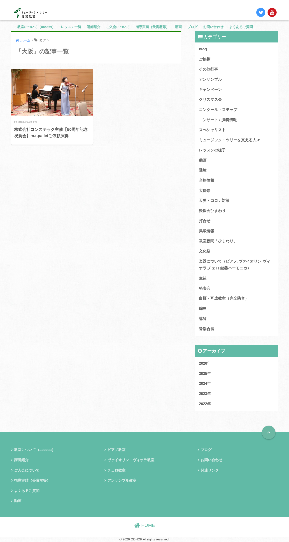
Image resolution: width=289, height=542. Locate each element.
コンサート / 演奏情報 (218, 120)
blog (203, 49)
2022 (203, 404)
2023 (203, 394)
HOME (147, 525)
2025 (203, 373)
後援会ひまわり (212, 211)
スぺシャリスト (212, 130)
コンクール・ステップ (218, 110)
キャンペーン (210, 89)
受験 (203, 170)
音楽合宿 (206, 329)
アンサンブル (210, 79)
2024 (203, 383)
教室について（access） (36, 27)
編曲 (203, 308)
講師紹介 (93, 27)
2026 (203, 363)
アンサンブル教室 (121, 480)
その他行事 (208, 69)
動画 (178, 27)
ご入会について (118, 27)
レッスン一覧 (71, 27)
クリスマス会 (210, 99)
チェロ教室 (116, 470)
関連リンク (210, 470)
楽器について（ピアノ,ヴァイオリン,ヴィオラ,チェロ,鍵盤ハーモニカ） (234, 264)
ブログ (192, 27)
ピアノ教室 (116, 450)
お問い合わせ (213, 27)
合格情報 (206, 180)
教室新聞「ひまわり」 (218, 241)
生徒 (203, 278)
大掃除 (204, 190)
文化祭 (204, 251)
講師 (203, 319)
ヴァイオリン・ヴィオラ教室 (130, 460)
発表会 (204, 288)
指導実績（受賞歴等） (152, 27)
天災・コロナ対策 (214, 200)
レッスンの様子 (212, 150)
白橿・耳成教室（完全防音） (224, 298)
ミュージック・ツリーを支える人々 (229, 140)
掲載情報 (206, 231)
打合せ (204, 221)
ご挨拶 (204, 59)
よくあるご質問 (241, 27)
